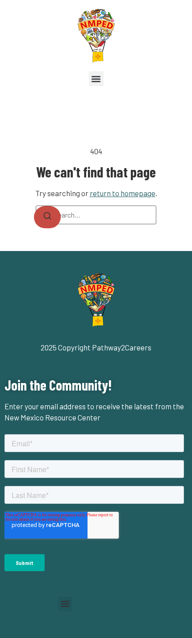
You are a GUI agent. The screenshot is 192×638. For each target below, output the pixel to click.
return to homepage (122, 193)
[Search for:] (96, 215)
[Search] (47, 217)
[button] (96, 78)
